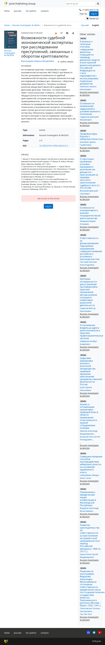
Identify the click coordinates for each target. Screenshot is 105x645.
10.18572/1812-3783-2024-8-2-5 (53, 145)
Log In (94, 13)
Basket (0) (93, 18)
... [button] (80, 442)
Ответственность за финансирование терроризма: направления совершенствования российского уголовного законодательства (91, 249)
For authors (31, 11)
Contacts (45, 11)
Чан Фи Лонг (86, 614)
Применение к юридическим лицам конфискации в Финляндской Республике (88, 499)
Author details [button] (66, 61)
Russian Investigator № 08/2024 (27, 25)
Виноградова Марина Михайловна (37, 61)
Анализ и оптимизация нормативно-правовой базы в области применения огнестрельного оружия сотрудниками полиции (89, 416)
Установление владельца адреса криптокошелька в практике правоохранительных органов (91, 332)
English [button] (95, 25)
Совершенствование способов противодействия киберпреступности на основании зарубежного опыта (91, 464)
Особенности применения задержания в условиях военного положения (90, 109)
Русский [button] (85, 25)
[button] (56, 33)
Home (7, 11)
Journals (17, 11)
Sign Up (83, 13)
